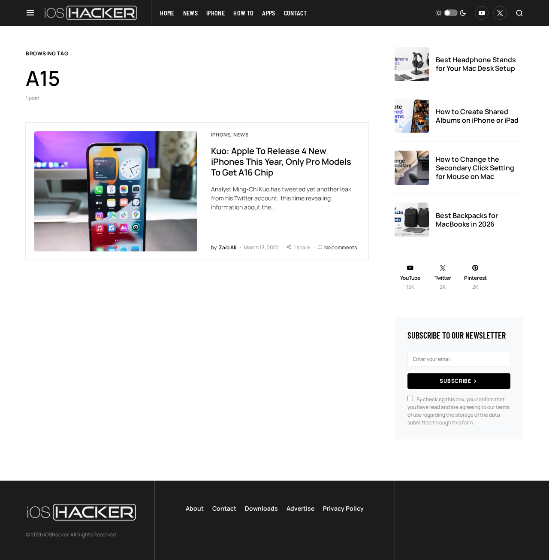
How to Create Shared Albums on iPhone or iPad (477, 116)
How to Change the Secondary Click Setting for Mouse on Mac (475, 167)
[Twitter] (500, 12)
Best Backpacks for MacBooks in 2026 (467, 220)
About (195, 508)
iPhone (220, 134)
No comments (340, 247)
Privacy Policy (343, 508)
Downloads (261, 508)
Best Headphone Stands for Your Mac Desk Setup (476, 64)
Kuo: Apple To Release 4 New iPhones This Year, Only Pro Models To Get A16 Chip (281, 161)
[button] (30, 13)
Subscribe (455, 380)
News (240, 134)
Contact (224, 508)
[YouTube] (482, 12)
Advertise (300, 508)
